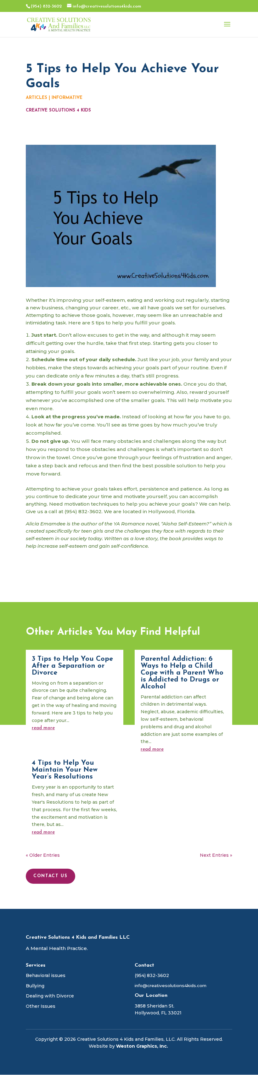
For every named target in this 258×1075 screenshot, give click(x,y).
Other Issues (40, 1006)
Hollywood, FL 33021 (158, 1013)
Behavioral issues (45, 975)
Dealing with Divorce (50, 996)
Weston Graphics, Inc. (142, 1046)
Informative (67, 97)
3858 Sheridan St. (154, 1006)
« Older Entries (43, 855)
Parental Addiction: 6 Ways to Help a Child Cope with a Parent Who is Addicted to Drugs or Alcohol (182, 672)
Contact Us (50, 876)
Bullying (35, 986)
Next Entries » (216, 855)
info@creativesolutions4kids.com (170, 985)
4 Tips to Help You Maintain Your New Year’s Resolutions (65, 769)
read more (43, 728)
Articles (36, 97)
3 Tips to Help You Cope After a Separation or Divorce (72, 665)
